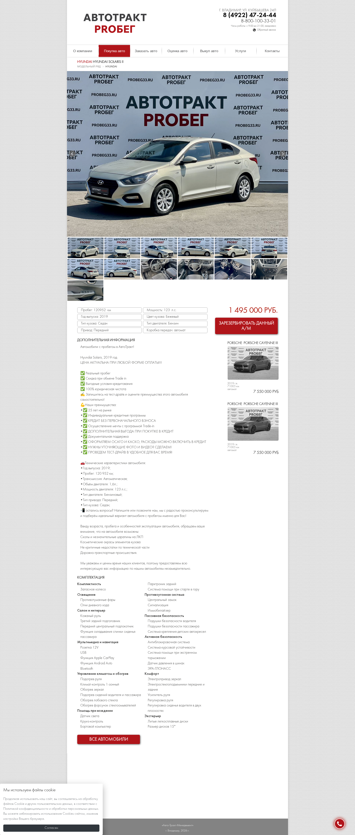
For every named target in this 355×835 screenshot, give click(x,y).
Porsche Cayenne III (252, 343)
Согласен (51, 828)
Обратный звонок (266, 30)
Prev (72, 154)
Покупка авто (114, 51)
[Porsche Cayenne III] (253, 363)
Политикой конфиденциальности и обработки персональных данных (50, 809)
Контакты (272, 51)
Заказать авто (146, 51)
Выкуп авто (209, 51)
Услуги (240, 51)
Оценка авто (177, 51)
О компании (82, 51)
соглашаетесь (67, 799)
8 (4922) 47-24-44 (249, 15)
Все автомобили (108, 739)
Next (282, 154)
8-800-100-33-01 (258, 21)
